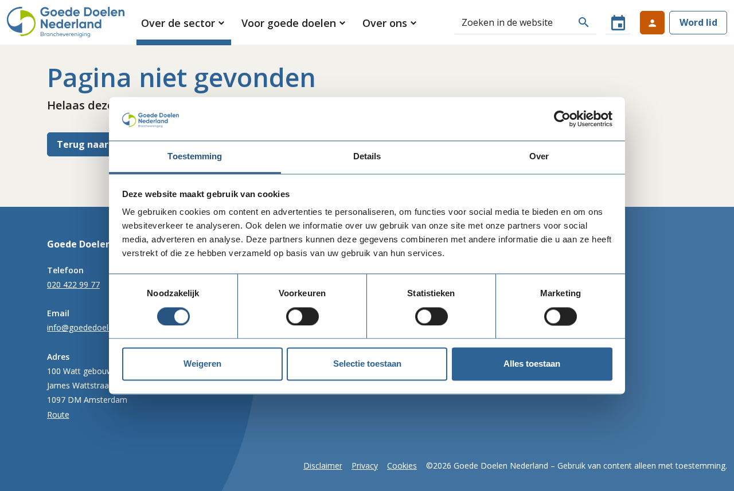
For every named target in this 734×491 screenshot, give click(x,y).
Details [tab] (367, 157)
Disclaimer (322, 465)
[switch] (302, 316)
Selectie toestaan (367, 364)
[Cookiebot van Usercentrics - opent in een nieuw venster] (562, 118)
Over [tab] (539, 157)
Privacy (365, 465)
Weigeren (202, 364)
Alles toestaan (531, 364)
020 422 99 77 (73, 284)
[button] (183, 23)
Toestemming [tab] (194, 157)
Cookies (402, 465)
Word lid (698, 22)
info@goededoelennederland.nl (104, 327)
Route (58, 414)
